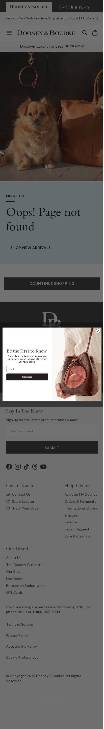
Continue (25, 377)
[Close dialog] (96, 331)
